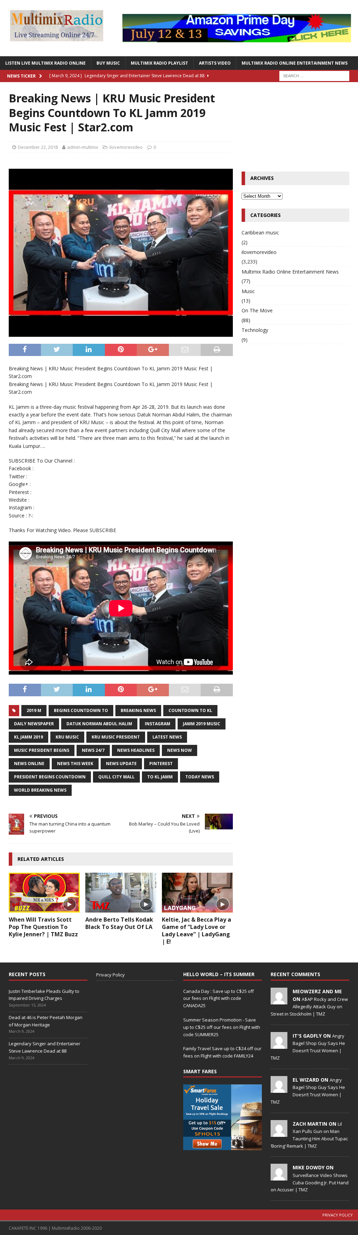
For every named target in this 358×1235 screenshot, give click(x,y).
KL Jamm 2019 (28, 737)
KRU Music (67, 737)
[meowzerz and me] (279, 1000)
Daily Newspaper (34, 724)
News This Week (75, 764)
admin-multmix (82, 147)
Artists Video (215, 63)
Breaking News (138, 710)
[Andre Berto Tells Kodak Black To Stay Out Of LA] (120, 893)
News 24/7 (93, 750)
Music (248, 291)
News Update (121, 764)
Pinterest (161, 764)
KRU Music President (116, 737)
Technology (255, 330)
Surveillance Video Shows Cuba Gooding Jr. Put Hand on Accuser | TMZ (310, 1182)
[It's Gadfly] (279, 1045)
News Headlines (136, 750)
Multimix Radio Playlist (159, 63)
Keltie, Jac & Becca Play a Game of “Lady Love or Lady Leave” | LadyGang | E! (196, 930)
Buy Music (108, 63)
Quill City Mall (116, 777)
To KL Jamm (160, 777)
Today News (199, 777)
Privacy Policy (110, 975)
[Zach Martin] (279, 1133)
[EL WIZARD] (279, 1089)
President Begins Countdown (50, 777)
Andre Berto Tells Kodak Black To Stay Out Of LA (119, 923)
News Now (179, 750)
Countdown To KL (190, 710)
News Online (29, 764)
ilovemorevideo (126, 147)
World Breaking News (40, 790)
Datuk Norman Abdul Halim (99, 724)
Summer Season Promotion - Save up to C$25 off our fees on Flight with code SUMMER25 (221, 1027)
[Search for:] (314, 75)
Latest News (167, 737)
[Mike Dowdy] (279, 1177)
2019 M (34, 710)
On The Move (257, 310)
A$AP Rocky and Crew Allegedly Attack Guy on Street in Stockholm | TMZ (309, 1006)
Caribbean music (260, 232)
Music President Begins (41, 750)
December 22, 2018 (38, 147)
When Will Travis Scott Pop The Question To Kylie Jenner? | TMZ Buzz (43, 927)
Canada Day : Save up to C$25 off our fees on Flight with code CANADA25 (218, 998)
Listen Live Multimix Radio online (45, 63)
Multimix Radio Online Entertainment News (295, 63)
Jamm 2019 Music (201, 724)
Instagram (157, 724)
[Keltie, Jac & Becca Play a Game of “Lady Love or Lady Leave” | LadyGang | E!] (197, 893)
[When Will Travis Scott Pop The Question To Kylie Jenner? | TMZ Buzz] (44, 893)
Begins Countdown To (81, 710)
